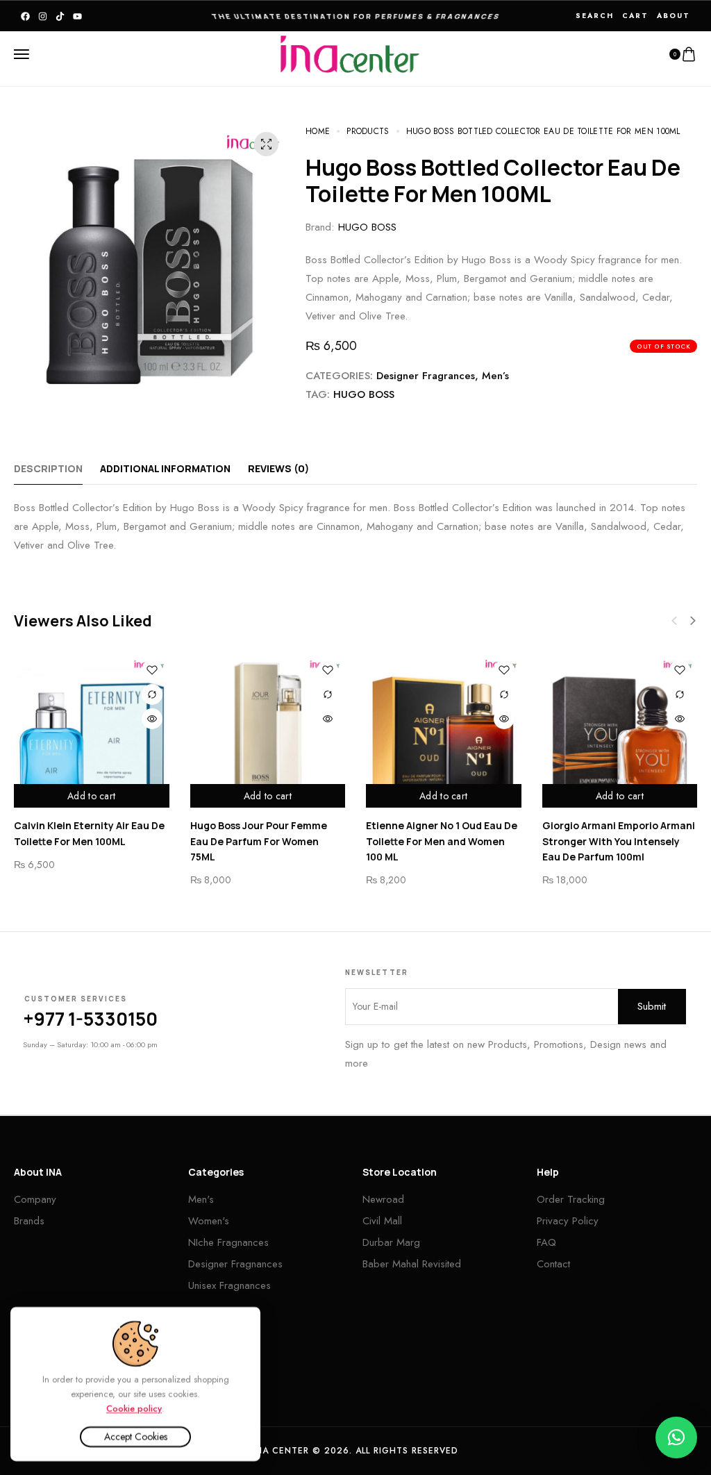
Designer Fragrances (425, 375)
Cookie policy (134, 1408)
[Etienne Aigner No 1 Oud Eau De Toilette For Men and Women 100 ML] (443, 730)
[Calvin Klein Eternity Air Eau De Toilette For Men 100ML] (91, 730)
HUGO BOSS (367, 227)
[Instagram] (42, 16)
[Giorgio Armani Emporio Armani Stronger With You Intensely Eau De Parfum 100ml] (620, 730)
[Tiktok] (60, 16)
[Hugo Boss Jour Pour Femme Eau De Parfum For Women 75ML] (268, 730)
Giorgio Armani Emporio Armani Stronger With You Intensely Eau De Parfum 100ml (618, 841)
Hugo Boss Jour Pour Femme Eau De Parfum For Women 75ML (258, 841)
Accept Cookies (135, 1437)
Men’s (495, 375)
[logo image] (350, 53)
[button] (693, 621)
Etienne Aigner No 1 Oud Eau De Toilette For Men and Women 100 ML (441, 841)
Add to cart (91, 796)
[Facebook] (25, 16)
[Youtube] (77, 16)
